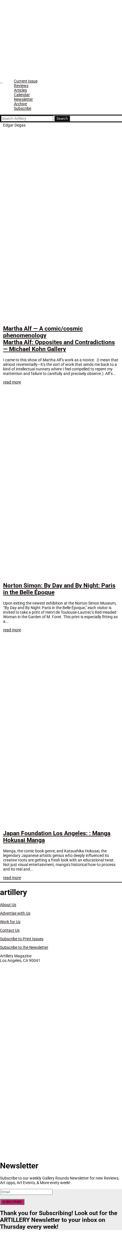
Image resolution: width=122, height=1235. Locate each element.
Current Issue (25, 81)
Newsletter (23, 99)
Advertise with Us (15, 913)
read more (12, 382)
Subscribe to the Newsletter (24, 947)
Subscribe (22, 108)
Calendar (22, 94)
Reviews (21, 85)
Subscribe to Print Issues (21, 939)
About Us (8, 904)
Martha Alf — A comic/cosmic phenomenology (59, 338)
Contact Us (10, 930)
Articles (20, 90)
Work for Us (10, 921)
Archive (20, 104)
